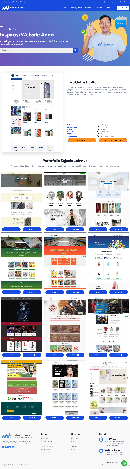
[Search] (75, 50)
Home (65, 8)
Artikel (108, 8)
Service (88, 8)
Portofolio (98, 8)
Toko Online (105, 127)
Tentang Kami (76, 8)
